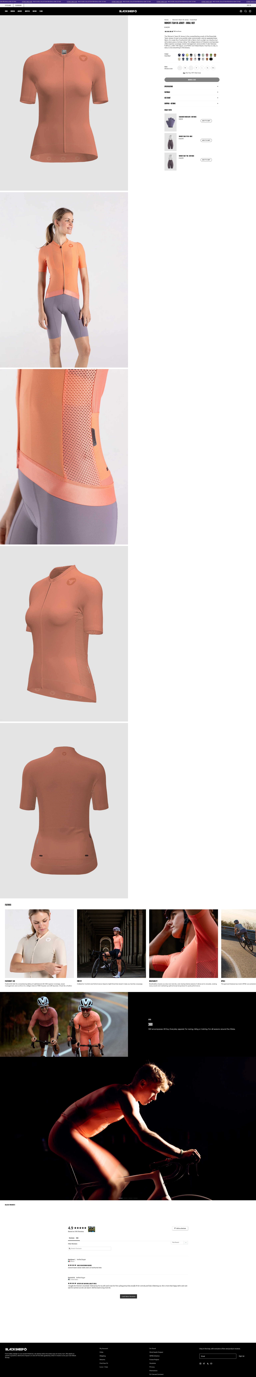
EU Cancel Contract (157, 1374)
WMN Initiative (155, 1356)
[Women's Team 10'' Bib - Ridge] (170, 142)
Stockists (153, 1363)
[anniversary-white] (203, 59)
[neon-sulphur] (211, 55)
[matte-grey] (183, 59)
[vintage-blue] (199, 59)
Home (166, 20)
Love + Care (104, 1367)
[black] (211, 59)
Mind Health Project (156, 1352)
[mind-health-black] (179, 55)
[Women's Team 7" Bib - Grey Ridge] (170, 162)
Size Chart (167, 98)
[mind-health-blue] (183, 55)
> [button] (128, 1296)
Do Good (153, 1348)
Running (19, 5)
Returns (102, 1359)
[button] (6, 11)
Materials (167, 92)
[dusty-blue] (187, 59)
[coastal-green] (203, 55)
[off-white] (179, 59)
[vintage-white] (195, 59)
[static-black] (191, 55)
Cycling (8, 5)
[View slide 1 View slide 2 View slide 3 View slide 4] (128, 1128)
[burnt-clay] (207, 55)
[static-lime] (187, 55)
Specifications (168, 86)
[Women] (91, 1229)
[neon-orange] (215, 55)
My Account (104, 1348)
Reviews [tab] (71, 1238)
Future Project (154, 1359)
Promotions (153, 1371)
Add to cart (206, 120)
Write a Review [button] (181, 1228)
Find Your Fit (104, 1363)
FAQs (101, 1352)
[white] (195, 55)
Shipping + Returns (169, 103)
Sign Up (241, 1356)
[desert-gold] (207, 59)
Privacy (152, 1367)
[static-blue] (199, 55)
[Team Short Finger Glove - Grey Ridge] (170, 122)
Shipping (103, 1356)
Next (253, 944)
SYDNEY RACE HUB (27, 1)
